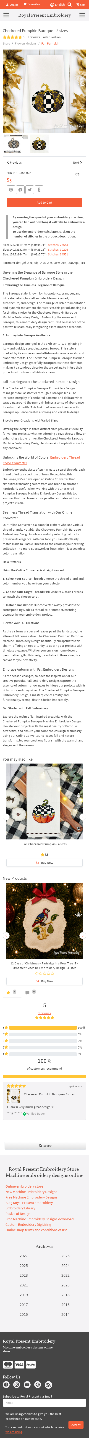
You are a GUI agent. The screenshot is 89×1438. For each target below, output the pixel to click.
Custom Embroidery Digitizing (28, 1224)
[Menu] (6, 15)
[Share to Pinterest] (11, 189)
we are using (13, 1432)
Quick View (44, 804)
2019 (24, 1294)
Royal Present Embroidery (44, 15)
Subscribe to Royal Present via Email (27, 1396)
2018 (65, 1294)
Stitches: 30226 (58, 249)
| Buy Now (44, 863)
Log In (13, 4)
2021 (24, 1285)
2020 (65, 1285)
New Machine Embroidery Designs (31, 1191)
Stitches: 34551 (58, 254)
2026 (65, 1255)
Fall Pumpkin (50, 43)
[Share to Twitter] (29, 189)
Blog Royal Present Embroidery (29, 1202)
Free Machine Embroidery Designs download (39, 1219)
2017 (24, 1304)
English (59, 4)
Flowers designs (26, 43)
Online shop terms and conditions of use (36, 1230)
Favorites (33, 4)
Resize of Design (17, 1213)
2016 (65, 1304)
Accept (76, 1425)
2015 (24, 1314)
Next (76, 162)
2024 (65, 1265)
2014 (65, 1314)
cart (82, 4)
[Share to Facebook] (20, 189)
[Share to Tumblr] (39, 189)
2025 (24, 1265)
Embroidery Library (20, 1208)
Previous (16, 162)
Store (6, 43)
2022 (65, 1275)
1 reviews (33, 37)
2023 (24, 1275)
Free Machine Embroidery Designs (31, 1197)
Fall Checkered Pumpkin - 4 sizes (45, 844)
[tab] (12, 994)
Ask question (52, 37)
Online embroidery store (24, 1186)
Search (47, 1145)
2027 (24, 1255)
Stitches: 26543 (58, 245)
